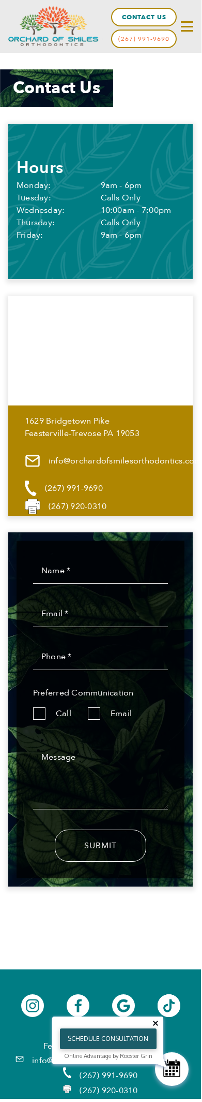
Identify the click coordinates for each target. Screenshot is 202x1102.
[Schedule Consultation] (172, 1069)
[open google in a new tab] (123, 1005)
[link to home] (55, 26)
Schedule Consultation (108, 1038)
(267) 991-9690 (143, 39)
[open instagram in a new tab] (32, 1005)
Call (63, 713)
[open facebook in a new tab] (78, 1005)
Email (121, 713)
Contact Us (144, 17)
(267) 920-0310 (108, 1090)
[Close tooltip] (155, 1023)
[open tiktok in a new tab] (169, 1005)
